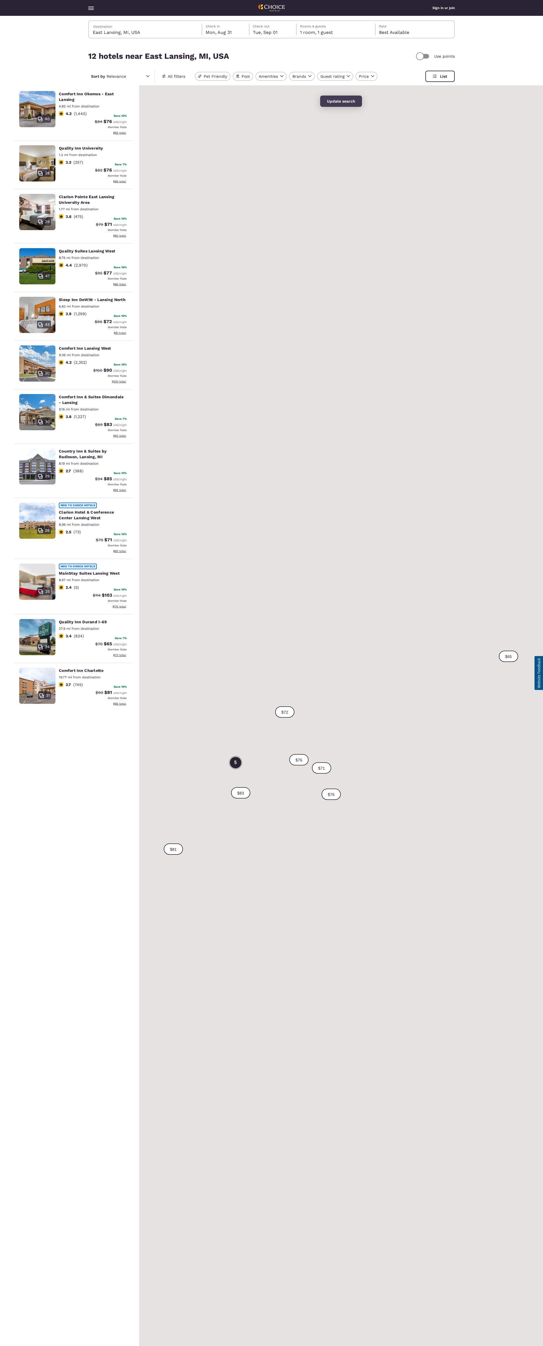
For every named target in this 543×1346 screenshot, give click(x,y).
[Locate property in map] (73, 113)
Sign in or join (443, 8)
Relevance (108, 76)
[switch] (423, 56)
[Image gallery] (37, 109)
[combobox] (145, 29)
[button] (331, 794)
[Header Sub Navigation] (91, 8)
